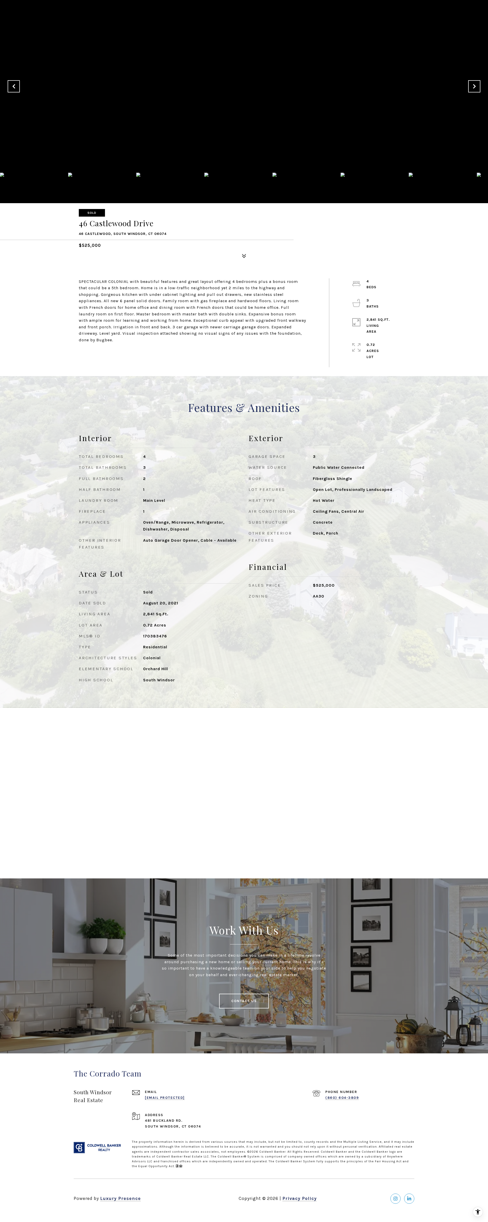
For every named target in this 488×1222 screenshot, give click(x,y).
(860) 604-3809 (342, 1098)
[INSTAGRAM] (395, 1199)
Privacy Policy (299, 1198)
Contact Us (244, 1001)
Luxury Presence (120, 1198)
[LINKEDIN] (409, 1199)
